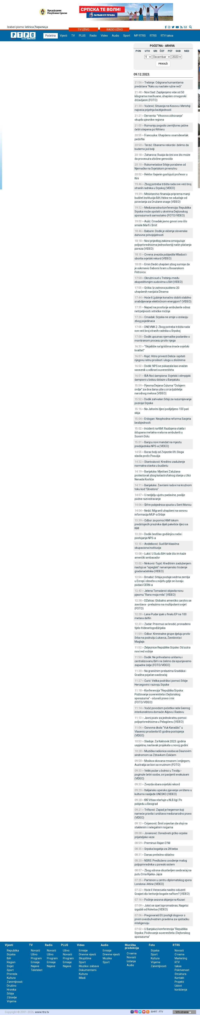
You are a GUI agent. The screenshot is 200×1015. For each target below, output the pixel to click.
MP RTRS (140, 35)
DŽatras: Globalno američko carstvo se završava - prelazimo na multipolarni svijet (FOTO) (163, 604)
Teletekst (36, 970)
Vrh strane (182, 1012)
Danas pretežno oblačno (159, 854)
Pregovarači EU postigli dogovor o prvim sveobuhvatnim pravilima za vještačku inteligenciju (162, 919)
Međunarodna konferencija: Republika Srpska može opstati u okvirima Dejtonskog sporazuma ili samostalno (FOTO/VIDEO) (163, 211)
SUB (178, 50)
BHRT (154, 1011)
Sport (126, 35)
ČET (162, 50)
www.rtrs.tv (42, 1012)
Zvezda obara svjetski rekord (162, 784)
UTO (147, 50)
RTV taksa (167, 35)
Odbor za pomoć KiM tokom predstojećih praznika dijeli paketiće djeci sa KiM (161, 524)
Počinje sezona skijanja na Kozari (164, 899)
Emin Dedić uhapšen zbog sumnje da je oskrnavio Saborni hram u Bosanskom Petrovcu (162, 268)
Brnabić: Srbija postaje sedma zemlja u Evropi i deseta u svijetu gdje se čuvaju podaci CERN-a (162, 581)
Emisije (35, 962)
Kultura (11, 977)
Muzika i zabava (89, 966)
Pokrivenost (182, 970)
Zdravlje (12, 997)
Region (11, 962)
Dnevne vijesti (87, 954)
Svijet (10, 966)
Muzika (107, 958)
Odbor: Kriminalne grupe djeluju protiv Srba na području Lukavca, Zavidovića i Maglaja (162, 637)
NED (186, 50)
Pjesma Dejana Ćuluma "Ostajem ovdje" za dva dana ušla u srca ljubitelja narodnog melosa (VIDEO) (160, 389)
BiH (9, 958)
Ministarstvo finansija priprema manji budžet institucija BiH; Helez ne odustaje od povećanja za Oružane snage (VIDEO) (162, 197)
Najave (35, 966)
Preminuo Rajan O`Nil (157, 843)
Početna (50, 35)
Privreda (12, 974)
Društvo (11, 985)
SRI (155, 50)
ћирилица (41, 27)
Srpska (155, 950)
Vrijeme (11, 1001)
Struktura (180, 974)
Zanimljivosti (14, 981)
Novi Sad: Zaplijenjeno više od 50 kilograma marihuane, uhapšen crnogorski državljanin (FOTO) (160, 96)
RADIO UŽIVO (115, 29)
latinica (29, 27)
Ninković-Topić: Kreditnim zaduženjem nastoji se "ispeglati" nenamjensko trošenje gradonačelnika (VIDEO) (163, 567)
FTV (161, 1011)
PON (138, 50)
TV (73, 35)
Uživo (34, 954)
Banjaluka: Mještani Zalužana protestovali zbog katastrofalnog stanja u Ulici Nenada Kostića (163, 475)
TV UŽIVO (83, 29)
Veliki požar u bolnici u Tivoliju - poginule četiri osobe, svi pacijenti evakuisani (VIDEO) (162, 774)
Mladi (82, 977)
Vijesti (63, 35)
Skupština (85, 958)
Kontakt (179, 977)
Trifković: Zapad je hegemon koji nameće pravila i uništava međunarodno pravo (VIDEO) (163, 813)
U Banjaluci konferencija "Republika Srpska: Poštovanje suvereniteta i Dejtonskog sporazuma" (162, 932)
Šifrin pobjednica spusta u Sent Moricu (167, 504)
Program (36, 958)
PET (170, 50)
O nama (132, 953)
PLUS (82, 35)
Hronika (11, 989)
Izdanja (131, 961)
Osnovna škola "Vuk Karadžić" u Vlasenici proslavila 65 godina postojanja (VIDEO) (159, 731)
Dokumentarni (87, 970)
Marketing (181, 958)
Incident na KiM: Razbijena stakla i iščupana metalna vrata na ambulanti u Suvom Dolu (160, 432)
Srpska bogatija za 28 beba (161, 848)
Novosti (35, 950)
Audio (115, 35)
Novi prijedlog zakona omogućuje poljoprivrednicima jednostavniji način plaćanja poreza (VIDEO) (163, 244)
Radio (93, 35)
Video (104, 35)
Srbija (10, 993)
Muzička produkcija (132, 946)
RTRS (153, 35)
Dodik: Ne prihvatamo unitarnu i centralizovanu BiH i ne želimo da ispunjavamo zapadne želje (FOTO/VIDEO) (163, 661)
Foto (152, 945)
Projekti (179, 981)
